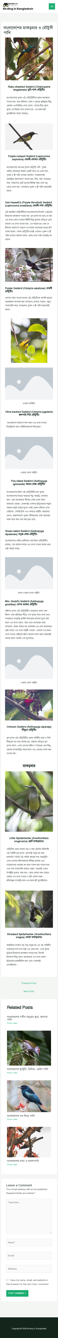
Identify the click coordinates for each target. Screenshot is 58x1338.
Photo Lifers (12, 1023)
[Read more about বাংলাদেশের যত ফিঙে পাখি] (29, 1096)
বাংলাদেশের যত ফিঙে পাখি (21, 1115)
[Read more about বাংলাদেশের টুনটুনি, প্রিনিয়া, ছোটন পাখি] (29, 1047)
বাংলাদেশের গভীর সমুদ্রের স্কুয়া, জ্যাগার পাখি (27, 1018)
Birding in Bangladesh (18, 8)
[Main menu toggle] (52, 6)
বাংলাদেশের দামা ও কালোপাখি (23, 1161)
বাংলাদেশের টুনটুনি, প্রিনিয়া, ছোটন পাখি (27, 1069)
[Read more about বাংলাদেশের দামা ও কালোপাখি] (29, 1142)
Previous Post (29, 983)
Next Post (29, 991)
